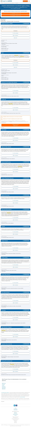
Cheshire (17, 399)
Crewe (3, 385)
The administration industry (5, 392)
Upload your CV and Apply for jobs (15, 125)
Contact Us (15, 413)
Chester (3, 384)
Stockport (3, 386)
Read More (2, 401)
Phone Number (16, 62)
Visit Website (16, 35)
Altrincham (4, 383)
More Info (15, 67)
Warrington (4, 387)
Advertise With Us (15, 414)
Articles (15, 415)
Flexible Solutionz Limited (6, 23)
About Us (15, 412)
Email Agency (15, 60)
